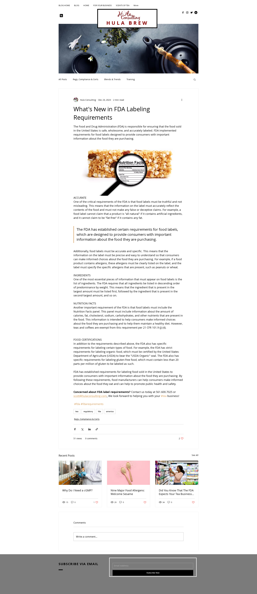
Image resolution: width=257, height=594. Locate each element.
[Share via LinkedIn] (89, 429)
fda (99, 411)
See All (195, 455)
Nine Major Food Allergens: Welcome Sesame (128, 492)
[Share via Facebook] (74, 429)
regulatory (88, 411)
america (110, 411)
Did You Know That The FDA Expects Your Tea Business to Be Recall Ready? (176, 492)
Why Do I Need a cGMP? (77, 490)
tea (76, 411)
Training (131, 79)
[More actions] (182, 100)
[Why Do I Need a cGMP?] (80, 473)
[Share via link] (96, 429)
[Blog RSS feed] (61, 15)
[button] (194, 79)
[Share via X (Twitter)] (82, 429)
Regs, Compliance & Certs (85, 79)
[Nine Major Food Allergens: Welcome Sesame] (128, 473)
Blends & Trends (112, 79)
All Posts (63, 79)
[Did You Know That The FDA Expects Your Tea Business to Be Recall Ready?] (176, 473)
